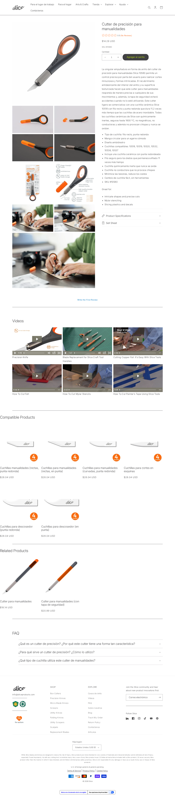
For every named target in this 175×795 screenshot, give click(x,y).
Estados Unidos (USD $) (85, 747)
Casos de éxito (95, 693)
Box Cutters (55, 693)
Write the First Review (87, 300)
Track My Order (95, 717)
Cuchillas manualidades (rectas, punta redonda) (19, 469)
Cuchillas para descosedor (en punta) (60, 528)
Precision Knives (57, 698)
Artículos (92, 732)
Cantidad (105, 52)
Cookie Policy (102, 771)
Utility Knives (56, 713)
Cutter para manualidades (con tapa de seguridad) (60, 603)
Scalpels (54, 727)
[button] (96, 4)
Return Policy (94, 722)
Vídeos (91, 698)
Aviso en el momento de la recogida (73, 792)
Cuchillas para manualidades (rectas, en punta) (58, 469)
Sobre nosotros (95, 708)
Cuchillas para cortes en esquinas (138, 469)
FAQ (90, 703)
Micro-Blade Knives (59, 703)
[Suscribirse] (160, 697)
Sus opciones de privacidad (98, 792)
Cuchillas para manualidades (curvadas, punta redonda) (100, 469)
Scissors (54, 708)
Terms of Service (74, 771)
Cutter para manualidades (16, 601)
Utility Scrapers (57, 722)
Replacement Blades (59, 732)
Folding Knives (57, 717)
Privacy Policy (89, 771)
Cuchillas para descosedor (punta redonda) (16, 528)
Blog (90, 713)
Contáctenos (94, 727)
